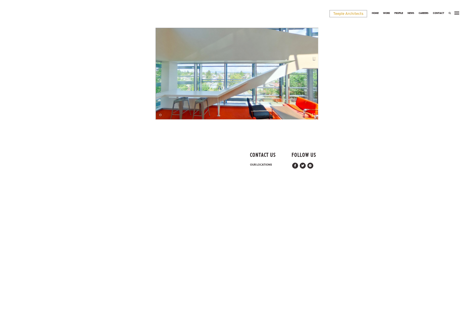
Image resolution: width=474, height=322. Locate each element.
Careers (423, 13)
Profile (398, 13)
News (411, 13)
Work (386, 13)
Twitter (303, 164)
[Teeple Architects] (348, 13)
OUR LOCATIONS (261, 164)
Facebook (295, 164)
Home (375, 13)
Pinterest (310, 164)
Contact (438, 13)
